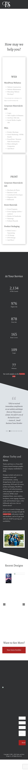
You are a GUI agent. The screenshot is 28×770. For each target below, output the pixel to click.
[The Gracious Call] (8, 574)
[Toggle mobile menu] (25, 2)
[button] (4, 604)
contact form (7, 514)
